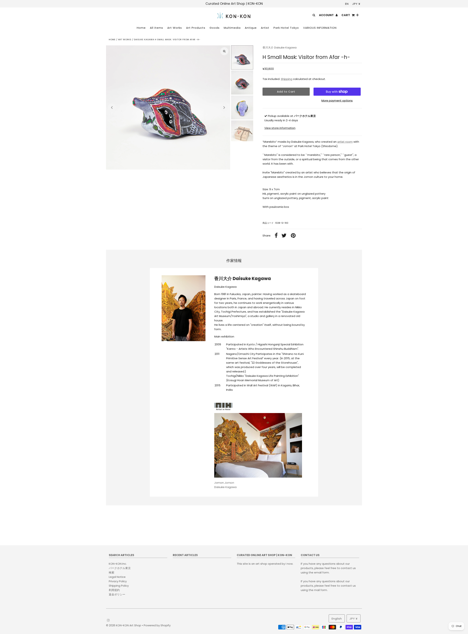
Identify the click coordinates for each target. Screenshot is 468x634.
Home (112, 39)
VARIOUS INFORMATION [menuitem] (320, 28)
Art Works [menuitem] (174, 28)
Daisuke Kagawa (225, 485)
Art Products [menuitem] (195, 28)
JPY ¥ (356, 4)
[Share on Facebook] (276, 236)
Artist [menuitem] (265, 28)
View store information (279, 128)
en (347, 4)
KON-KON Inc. (118, 564)
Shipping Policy (119, 586)
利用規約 (114, 590)
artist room (345, 142)
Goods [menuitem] (215, 28)
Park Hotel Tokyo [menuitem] (286, 28)
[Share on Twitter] (283, 236)
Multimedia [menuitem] (232, 28)
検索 (111, 572)
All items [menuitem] (156, 28)
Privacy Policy (118, 581)
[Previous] (112, 108)
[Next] (224, 108)
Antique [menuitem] (251, 28)
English (337, 618)
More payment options (337, 100)
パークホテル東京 (120, 568)
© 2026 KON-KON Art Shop (124, 625)
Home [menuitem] (141, 28)
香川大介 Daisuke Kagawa (280, 47)
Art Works (124, 39)
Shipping (286, 79)
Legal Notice (117, 577)
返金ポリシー (117, 594)
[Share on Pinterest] (293, 236)
